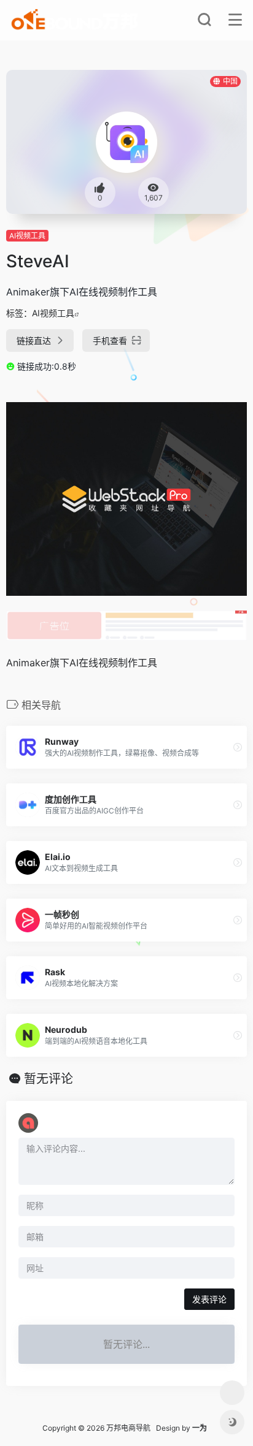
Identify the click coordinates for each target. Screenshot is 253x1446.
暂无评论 (48, 1078)
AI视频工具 (27, 235)
